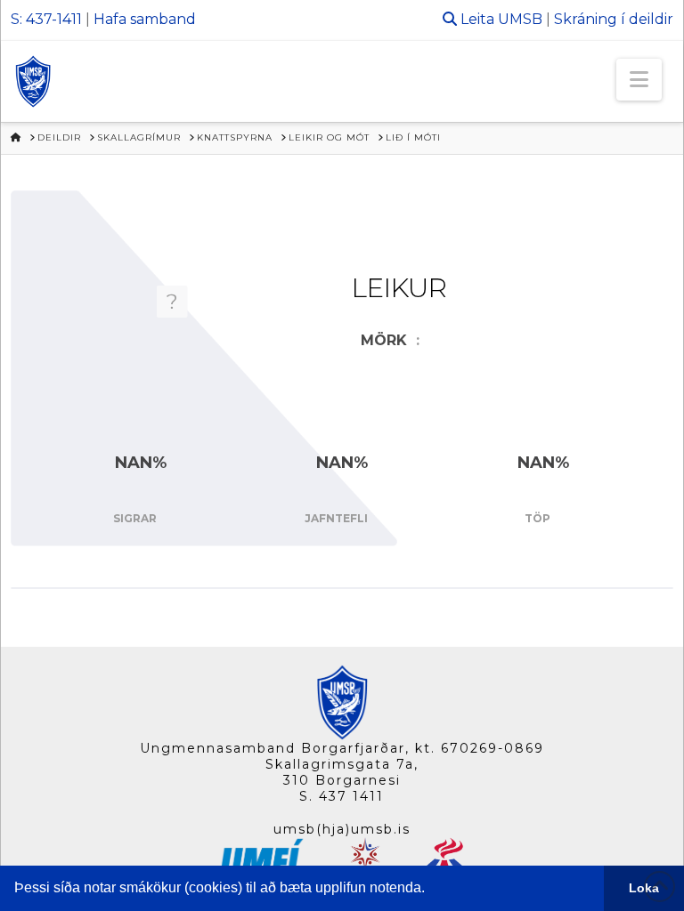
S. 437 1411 (341, 796)
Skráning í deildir (613, 19)
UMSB (520, 19)
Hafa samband (145, 19)
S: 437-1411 (46, 19)
